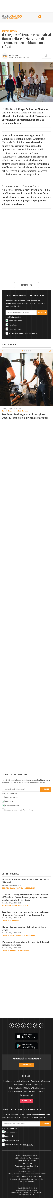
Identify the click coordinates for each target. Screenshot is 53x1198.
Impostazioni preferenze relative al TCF (26, 1176)
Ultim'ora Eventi (15, 1091)
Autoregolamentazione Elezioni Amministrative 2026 (26, 1174)
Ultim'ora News (16, 1084)
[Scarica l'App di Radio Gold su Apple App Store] (26, 1036)
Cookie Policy (32, 1155)
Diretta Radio (29, 1091)
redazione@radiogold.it (34, 1192)
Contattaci (26, 1101)
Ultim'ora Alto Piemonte (34, 1088)
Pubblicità (35, 1081)
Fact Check (26, 1168)
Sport (14, 906)
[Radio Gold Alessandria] (12, 16)
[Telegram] (35, 1025)
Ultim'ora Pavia (15, 1088)
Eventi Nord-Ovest (16, 329)
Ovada (12, 888)
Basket (4, 411)
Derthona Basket (14, 411)
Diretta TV (41, 1091)
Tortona (13, 31)
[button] (50, 350)
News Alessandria (15, 320)
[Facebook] (11, 1025)
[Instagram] (29, 1025)
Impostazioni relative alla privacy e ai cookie (26, 1179)
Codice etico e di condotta (26, 1161)
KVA (33, 1194)
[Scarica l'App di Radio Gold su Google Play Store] (26, 1045)
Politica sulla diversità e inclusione (26, 1158)
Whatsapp (45, 1081)
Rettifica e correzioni (26, 1171)
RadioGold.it (33, 1188)
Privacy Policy (31, 333)
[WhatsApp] (41, 1025)
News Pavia (13, 325)
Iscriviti (42, 312)
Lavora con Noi (26, 1095)
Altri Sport (6, 906)
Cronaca (5, 31)
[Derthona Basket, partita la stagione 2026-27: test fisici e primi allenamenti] (26, 379)
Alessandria (23, 906)
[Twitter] (17, 1025)
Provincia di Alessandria (25, 888)
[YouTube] (23, 1025)
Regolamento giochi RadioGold (26, 1166)
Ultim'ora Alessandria (34, 1084)
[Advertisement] (26, 238)
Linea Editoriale (26, 1163)
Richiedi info (27, 1065)
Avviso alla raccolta (26, 1182)
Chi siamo (7, 1081)
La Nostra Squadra (21, 1081)
